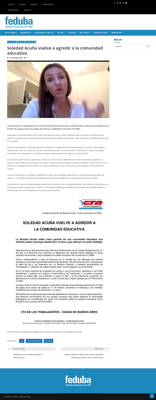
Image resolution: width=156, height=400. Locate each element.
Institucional (13, 10)
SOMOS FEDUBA (30, 42)
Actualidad (11, 42)
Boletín (11, 4)
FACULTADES (10, 33)
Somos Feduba (48, 4)
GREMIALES (25, 33)
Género (71, 33)
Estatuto (34, 4)
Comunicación (100, 33)
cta (22, 341)
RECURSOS (84, 33)
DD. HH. (60, 33)
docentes (48, 341)
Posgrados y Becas (44, 33)
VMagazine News (24, 397)
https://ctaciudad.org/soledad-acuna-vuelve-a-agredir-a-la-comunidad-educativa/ (48, 331)
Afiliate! (22, 4)
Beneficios (117, 33)
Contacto (27, 10)
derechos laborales (34, 341)
